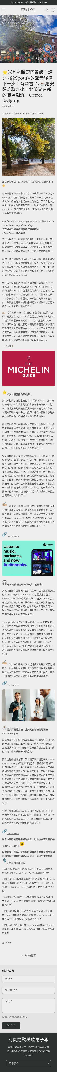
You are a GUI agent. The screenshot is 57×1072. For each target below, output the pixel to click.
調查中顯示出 (34, 815)
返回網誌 (30, 955)
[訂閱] (48, 1063)
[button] (3, 10)
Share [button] (8, 942)
